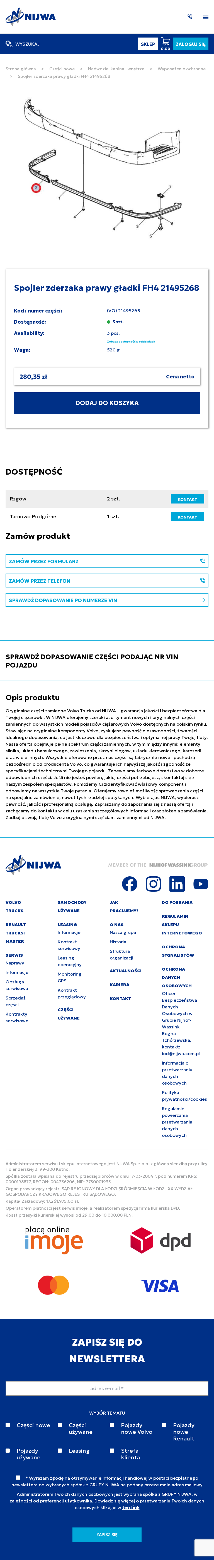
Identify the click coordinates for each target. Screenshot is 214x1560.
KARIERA (119, 984)
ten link (131, 1507)
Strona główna (21, 68)
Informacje (17, 972)
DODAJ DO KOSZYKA (107, 403)
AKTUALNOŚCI (126, 970)
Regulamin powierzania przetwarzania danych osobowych (177, 1122)
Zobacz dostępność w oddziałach (131, 341)
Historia (118, 941)
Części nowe (62, 68)
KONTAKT (187, 499)
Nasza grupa (123, 932)
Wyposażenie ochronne (182, 68)
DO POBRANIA (177, 902)
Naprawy (15, 963)
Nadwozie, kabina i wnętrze (116, 68)
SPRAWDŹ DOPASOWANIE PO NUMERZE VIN (63, 600)
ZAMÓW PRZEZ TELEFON (39, 581)
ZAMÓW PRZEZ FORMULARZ (44, 561)
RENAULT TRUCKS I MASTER (16, 933)
